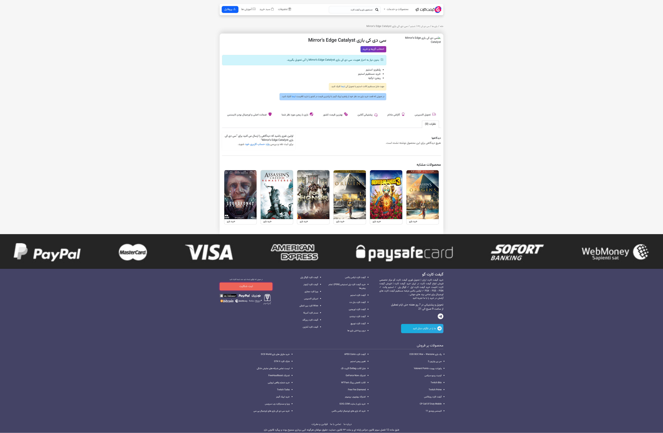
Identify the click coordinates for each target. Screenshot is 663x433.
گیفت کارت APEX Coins (355, 354)
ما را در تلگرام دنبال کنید (424, 329)
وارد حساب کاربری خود (257, 144)
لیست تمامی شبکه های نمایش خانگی (273, 368)
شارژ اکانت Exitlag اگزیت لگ (353, 368)
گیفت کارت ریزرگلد (310, 320)
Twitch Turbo (283, 390)
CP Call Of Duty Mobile (431, 404)
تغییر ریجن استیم (358, 361)
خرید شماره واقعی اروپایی (279, 382)
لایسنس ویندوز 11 (434, 411)
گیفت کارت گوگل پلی (309, 277)
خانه (441, 26)
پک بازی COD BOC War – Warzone (425, 354)
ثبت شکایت (246, 286)
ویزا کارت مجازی (311, 291)
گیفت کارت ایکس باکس (355, 277)
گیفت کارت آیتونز (311, 284)
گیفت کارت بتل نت (357, 302)
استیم (412, 26)
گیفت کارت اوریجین (357, 309)
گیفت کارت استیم (358, 295)
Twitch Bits (436, 382)
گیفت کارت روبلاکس (433, 397)
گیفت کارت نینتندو (358, 316)
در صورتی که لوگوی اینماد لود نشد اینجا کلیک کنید (246, 279)
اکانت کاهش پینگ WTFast (353, 382)
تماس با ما (335, 424)
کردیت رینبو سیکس (433, 375)
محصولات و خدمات (398, 9)
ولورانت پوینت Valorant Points (428, 368)
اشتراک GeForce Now (356, 375)
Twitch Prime (435, 390)
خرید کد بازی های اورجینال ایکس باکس (349, 411)
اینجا (342, 86)
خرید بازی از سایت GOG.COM (352, 404)
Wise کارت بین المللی (308, 306)
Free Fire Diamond (357, 390)
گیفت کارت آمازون (310, 327)
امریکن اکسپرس (311, 298)
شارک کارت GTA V (282, 361)
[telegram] (440, 317)
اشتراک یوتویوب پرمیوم (355, 397)
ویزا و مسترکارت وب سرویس (277, 404)
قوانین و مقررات (319, 424)
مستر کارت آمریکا (310, 313)
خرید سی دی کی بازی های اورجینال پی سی (271, 411)
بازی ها (435, 26)
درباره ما (348, 424)
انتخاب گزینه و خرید (373, 49)
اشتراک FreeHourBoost (279, 375)
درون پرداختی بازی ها (356, 330)
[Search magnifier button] (376, 9)
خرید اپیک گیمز (283, 397)
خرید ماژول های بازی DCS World (275, 354)
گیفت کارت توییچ (358, 323)
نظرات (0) (430, 124)
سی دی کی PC (423, 26)
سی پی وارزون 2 (435, 361)
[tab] (430, 124)
